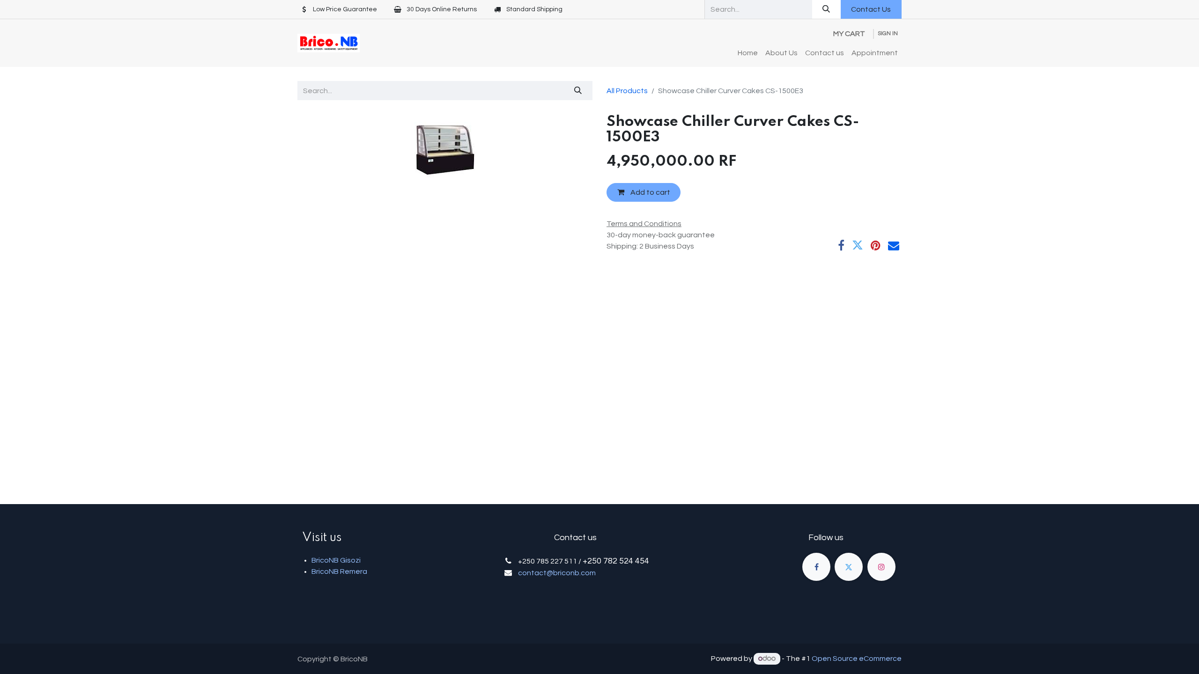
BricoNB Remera (339, 571)
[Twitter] (857, 245)
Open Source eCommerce (857, 658)
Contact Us (871, 9)
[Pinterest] (876, 245)
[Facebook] (841, 245)
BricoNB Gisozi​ (336, 560)
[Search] (826, 9)
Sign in (888, 33)
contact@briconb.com (557, 573)
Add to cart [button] (649, 192)
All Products (627, 91)
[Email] (893, 245)
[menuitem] (748, 53)
